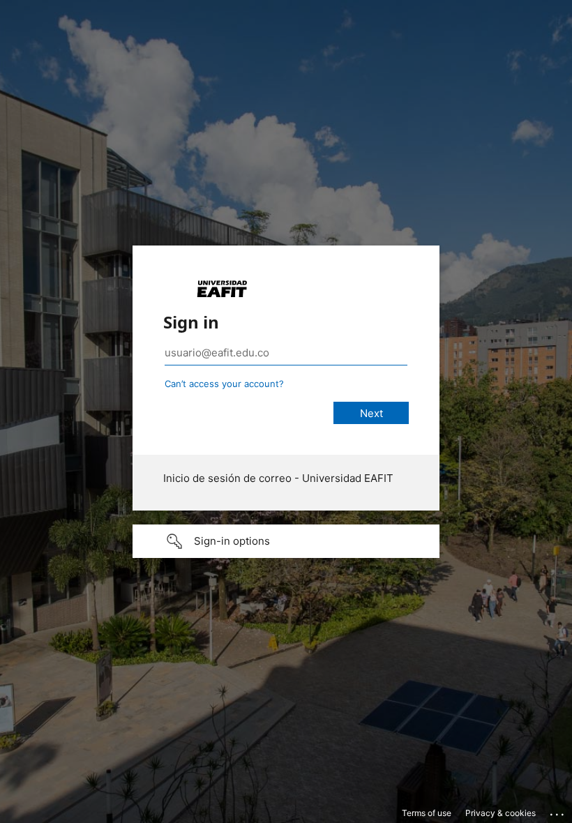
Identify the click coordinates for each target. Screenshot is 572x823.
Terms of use (426, 813)
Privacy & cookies (500, 813)
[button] (286, 541)
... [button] (558, 811)
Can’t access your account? (224, 383)
